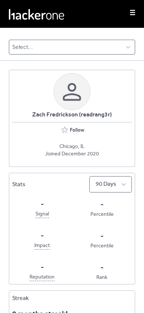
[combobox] (12, 47)
